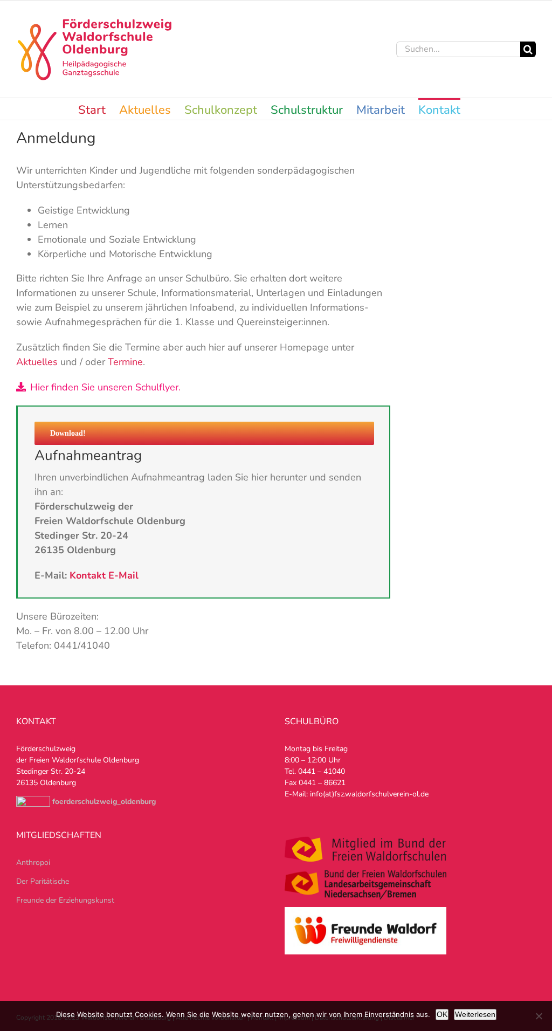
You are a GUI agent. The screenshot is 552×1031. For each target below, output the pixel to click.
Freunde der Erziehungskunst (65, 900)
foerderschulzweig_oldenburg (104, 801)
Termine (125, 361)
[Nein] (538, 1016)
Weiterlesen (475, 1014)
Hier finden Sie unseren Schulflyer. (105, 387)
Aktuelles (37, 361)
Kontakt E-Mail (104, 575)
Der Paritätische (42, 881)
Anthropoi (33, 862)
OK (442, 1014)
